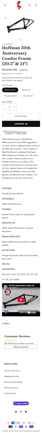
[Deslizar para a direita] (26, 40)
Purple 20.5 (12, 96)
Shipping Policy (11, 376)
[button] (5, 5)
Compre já (21, 124)
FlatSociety (13, 431)
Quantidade (7, 102)
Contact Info (10, 393)
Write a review (21, 347)
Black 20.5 (11, 90)
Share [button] (7, 323)
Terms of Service (12, 370)
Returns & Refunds (13, 382)
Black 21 (27, 90)
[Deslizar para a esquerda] (16, 40)
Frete (4, 73)
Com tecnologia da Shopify (29, 431)
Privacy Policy (11, 387)
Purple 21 (29, 96)
